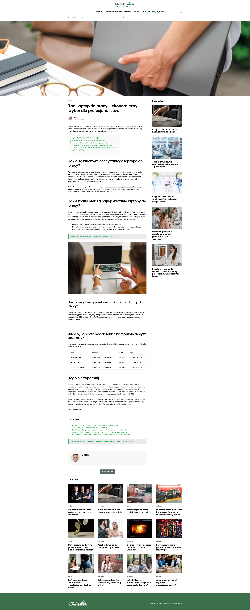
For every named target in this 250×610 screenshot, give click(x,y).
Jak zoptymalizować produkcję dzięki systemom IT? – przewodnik (167, 164)
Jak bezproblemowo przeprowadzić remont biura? (91, 428)
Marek (75, 117)
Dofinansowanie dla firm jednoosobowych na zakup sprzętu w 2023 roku (81, 547)
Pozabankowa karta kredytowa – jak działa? (109, 546)
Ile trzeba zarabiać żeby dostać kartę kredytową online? (109, 582)
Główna (77, 18)
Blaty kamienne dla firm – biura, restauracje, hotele (164, 130)
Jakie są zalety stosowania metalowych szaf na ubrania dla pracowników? (100, 432)
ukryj (95, 138)
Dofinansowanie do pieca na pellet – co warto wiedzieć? (139, 547)
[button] (181, 12)
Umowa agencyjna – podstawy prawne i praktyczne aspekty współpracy (162, 235)
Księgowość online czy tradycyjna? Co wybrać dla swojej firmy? (165, 199)
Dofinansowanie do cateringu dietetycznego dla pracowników (95, 425)
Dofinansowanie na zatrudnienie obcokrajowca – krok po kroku (79, 584)
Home (70, 18)
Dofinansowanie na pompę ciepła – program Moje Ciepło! (168, 547)
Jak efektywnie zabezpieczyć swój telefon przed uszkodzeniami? (139, 582)
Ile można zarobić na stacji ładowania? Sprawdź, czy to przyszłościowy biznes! (101, 435)
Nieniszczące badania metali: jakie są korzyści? (138, 511)
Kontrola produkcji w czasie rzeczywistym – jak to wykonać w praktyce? (99, 430)
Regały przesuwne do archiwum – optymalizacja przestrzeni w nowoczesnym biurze (165, 273)
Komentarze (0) (107, 471)
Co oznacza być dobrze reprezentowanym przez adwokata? (80, 512)
